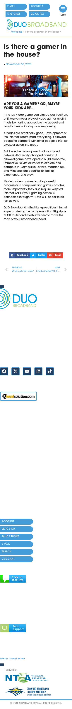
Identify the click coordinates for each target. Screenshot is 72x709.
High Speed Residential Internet (21, 425)
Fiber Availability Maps (15, 453)
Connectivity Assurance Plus (18, 488)
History (4, 516)
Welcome (16, 32)
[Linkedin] (38, 371)
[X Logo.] (15, 371)
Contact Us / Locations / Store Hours (23, 358)
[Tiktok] (50, 371)
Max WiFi (6, 432)
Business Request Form (15, 467)
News (3, 481)
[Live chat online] (13, 582)
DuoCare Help (9, 495)
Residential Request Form (17, 460)
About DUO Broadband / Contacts (23, 509)
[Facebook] (4, 371)
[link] (63, 8)
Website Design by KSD (12, 659)
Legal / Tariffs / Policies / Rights (20, 502)
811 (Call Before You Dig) (16, 474)
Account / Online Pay (14, 410)
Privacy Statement (12, 647)
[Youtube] (27, 371)
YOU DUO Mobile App (14, 439)
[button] (19, 255)
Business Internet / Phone (16, 418)
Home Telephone (11, 446)
